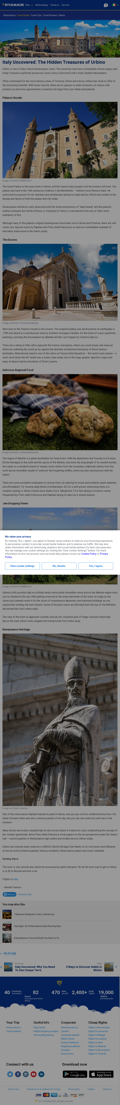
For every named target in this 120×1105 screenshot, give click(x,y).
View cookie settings (22, 566)
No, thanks (59, 566)
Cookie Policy (89, 553)
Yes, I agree (95, 566)
